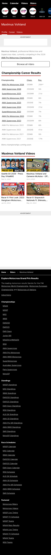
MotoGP (6, 374)
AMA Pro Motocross (11, 352)
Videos (24, 3)
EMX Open (7, 331)
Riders (33, 3)
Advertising (6, 295)
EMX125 (6, 327)
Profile (4, 32)
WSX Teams (8, 542)
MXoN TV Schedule (11, 534)
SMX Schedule (9, 493)
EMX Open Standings (12, 406)
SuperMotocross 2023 (11, 112)
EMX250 (6, 323)
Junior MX (7, 335)
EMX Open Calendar (11, 468)
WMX (23, 17)
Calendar (14, 3)
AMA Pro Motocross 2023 (13, 116)
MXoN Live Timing (10, 529)
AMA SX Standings (10, 419)
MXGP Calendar (9, 446)
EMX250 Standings (11, 397)
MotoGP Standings (11, 435)
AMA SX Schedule (10, 480)
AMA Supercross (10, 348)
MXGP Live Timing (10, 512)
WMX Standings (9, 393)
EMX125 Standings (10, 402)
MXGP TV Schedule (11, 517)
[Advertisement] (25, 42)
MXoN (33, 17)
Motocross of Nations (27, 290)
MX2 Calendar (9, 451)
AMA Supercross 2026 (11, 89)
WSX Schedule (9, 472)
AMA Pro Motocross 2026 (13, 84)
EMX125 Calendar (10, 463)
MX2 (14, 17)
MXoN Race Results (11, 525)
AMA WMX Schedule (11, 489)
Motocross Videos (10, 508)
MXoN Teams (8, 538)
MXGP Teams (8, 521)
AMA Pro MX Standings (12, 423)
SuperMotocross (10, 361)
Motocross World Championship (14, 286)
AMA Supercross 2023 (11, 121)
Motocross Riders (10, 504)
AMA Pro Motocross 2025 (13, 98)
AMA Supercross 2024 (11, 107)
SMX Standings (9, 431)
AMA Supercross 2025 (11, 103)
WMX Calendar (9, 455)
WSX (5, 344)
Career (12, 32)
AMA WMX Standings (12, 427)
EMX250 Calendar (10, 459)
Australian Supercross (12, 365)
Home (4, 3)
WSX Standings (9, 410)
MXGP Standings (10, 385)
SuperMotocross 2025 (11, 93)
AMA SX (42, 17)
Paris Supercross (10, 369)
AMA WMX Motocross (12, 357)
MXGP (5, 17)
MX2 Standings (9, 389)
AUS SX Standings (10, 414)
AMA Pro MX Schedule (12, 485)
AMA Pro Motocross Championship (16, 57)
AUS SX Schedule (10, 476)
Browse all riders (25, 64)
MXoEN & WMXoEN (11, 340)
